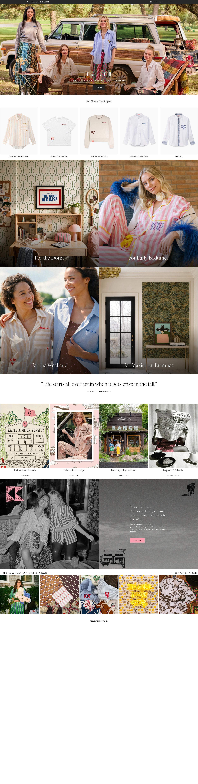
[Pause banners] (26, 2)
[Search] (159, 8)
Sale (142, 8)
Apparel (92, 8)
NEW (61, 8)
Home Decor (103, 8)
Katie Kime (35, 8)
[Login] (163, 8)
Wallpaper (82, 8)
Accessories (117, 8)
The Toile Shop (131, 8)
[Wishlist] (167, 8)
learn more (137, 540)
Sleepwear (70, 8)
